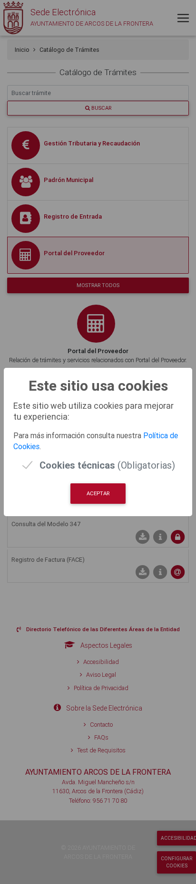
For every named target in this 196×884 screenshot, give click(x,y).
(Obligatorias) (107, 465)
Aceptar (98, 493)
